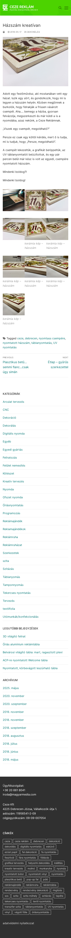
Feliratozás (10, 457)
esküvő (50, 846)
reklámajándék (13, 884)
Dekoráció (9, 417)
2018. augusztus (13, 735)
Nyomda (8, 489)
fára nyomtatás (27, 857)
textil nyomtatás (42, 901)
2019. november (13, 712)
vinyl (7, 912)
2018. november (13, 720)
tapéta (59, 895)
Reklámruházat (12, 545)
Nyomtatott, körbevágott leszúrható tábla (30, 668)
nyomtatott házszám (16, 343)
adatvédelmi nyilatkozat (18, 923)
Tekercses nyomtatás (17, 593)
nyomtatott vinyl (37, 874)
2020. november (13, 696)
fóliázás (44, 857)
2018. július (10, 743)
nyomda (61, 868)
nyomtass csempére (52, 338)
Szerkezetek (11, 553)
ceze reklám (22, 841)
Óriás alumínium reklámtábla (21, 644)
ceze (20, 338)
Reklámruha (10, 537)
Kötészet (8, 473)
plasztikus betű (13, 879)
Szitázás (8, 569)
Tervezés (8, 600)
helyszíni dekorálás (39, 862)
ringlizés (57, 890)
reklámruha (32, 884)
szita (6, 561)
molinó (31, 868)
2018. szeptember (14, 727)
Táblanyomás (11, 577)
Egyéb (7, 441)
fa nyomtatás (48, 852)
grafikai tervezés (14, 862)
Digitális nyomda (14, 433)
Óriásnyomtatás (13, 505)
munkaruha (45, 868)
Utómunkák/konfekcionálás (20, 616)
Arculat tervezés (13, 401)
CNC (6, 409)
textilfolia (9, 608)
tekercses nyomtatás (16, 901)
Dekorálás (33, 32)
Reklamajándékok (14, 529)
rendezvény (11, 890)
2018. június (10, 751)
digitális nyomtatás (31, 846)
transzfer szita (13, 906)
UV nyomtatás (56, 906)
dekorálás (10, 846)
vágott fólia (20, 912)
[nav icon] (66, 7)
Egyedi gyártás (13, 449)
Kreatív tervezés (13, 481)
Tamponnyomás (13, 585)
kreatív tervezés (14, 868)
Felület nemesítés (14, 465)
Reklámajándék (12, 521)
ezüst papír (11, 852)
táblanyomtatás (41, 343)
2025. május (11, 688)
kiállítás (58, 862)
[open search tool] (60, 7)
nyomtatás (57, 874)
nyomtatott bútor (14, 874)
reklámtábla (49, 884)
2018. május (10, 759)
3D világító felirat (14, 636)
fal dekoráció (29, 852)
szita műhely (30, 895)
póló (45, 879)
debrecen (31, 338)
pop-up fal (32, 879)
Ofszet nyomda (13, 497)
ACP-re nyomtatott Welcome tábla (25, 660)
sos (6, 895)
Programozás (11, 513)
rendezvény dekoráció (35, 890)
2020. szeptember (15, 704)
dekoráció (54, 841)
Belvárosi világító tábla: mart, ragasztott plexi (33, 652)
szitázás (46, 895)
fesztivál (9, 857)
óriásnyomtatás (40, 912)
